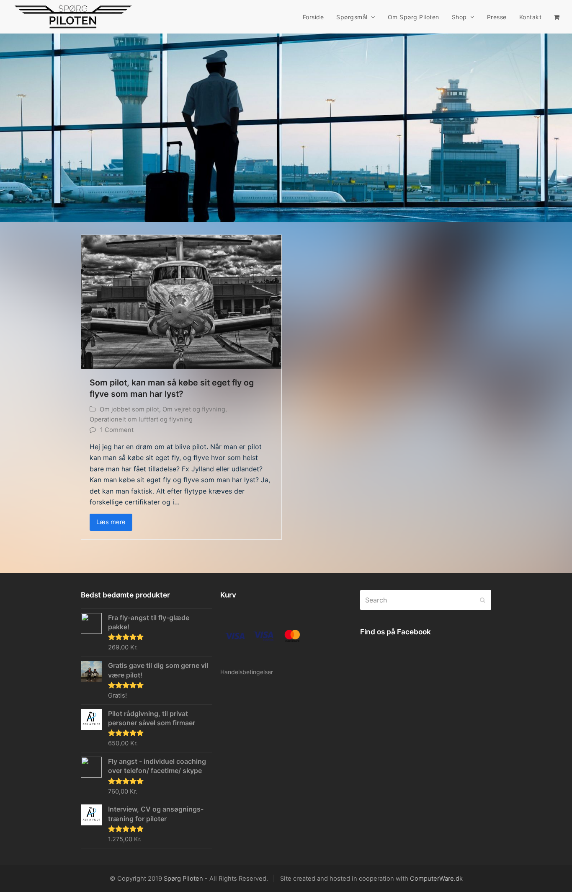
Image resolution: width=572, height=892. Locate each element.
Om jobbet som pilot (129, 409)
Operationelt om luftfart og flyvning (141, 419)
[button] (557, 16)
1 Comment (117, 430)
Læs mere (111, 522)
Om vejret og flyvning (193, 409)
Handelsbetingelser (246, 671)
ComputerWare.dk (436, 878)
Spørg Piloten (183, 878)
